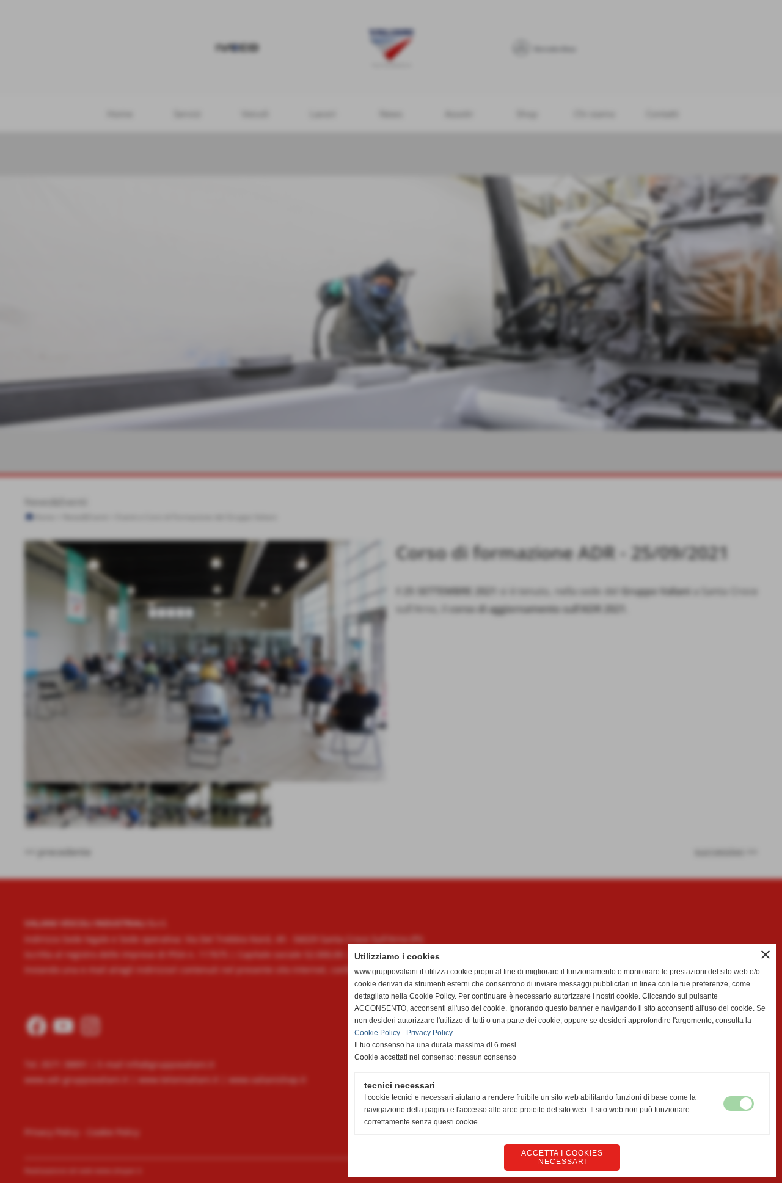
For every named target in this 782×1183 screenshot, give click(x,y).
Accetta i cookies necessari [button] (562, 1157)
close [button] (765, 954)
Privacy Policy (429, 1032)
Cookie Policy (377, 1032)
